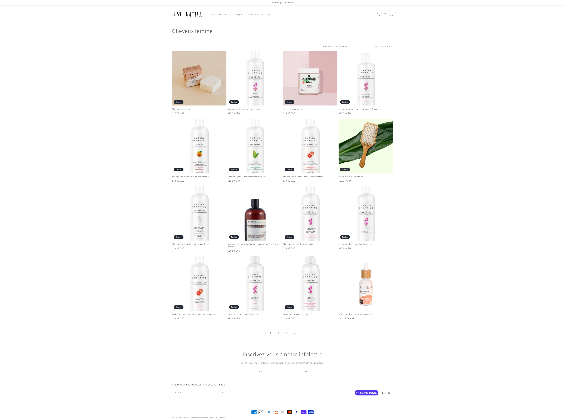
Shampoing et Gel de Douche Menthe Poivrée (247, 177)
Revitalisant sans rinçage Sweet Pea (298, 314)
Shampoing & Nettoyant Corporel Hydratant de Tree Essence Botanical (254, 245)
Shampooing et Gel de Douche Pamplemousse (303, 177)
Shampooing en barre (181, 109)
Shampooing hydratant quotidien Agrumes (190, 177)
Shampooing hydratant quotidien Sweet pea (247, 109)
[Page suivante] (294, 333)
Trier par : (327, 46)
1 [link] (270, 333)
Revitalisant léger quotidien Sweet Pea (355, 244)
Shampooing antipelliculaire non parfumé (190, 244)
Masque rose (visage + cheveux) (296, 109)
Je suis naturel (184, 417)
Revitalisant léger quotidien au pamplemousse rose (194, 314)
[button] (225, 14)
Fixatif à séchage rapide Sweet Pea (243, 314)
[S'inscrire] (305, 371)
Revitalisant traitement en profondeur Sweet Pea (360, 109)
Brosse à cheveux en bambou (351, 177)
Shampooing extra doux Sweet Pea (298, 244)
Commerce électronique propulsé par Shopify (207, 417)
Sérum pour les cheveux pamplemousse (356, 314)
